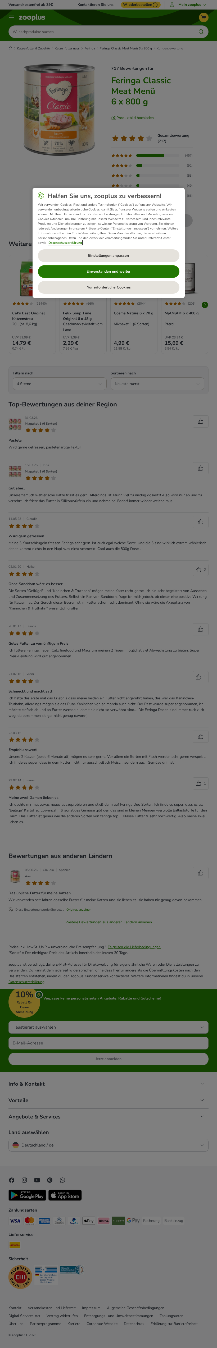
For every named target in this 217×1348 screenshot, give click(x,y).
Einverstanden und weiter (108, 271)
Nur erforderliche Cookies (109, 287)
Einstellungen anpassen (108, 255)
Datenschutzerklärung (65, 243)
